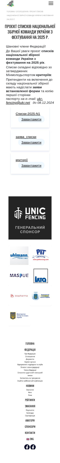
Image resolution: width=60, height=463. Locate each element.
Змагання (30, 390)
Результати (30, 410)
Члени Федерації (30, 370)
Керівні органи (30, 362)
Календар (30, 413)
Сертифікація (30, 416)
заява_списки (26, 137)
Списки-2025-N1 (28, 113)
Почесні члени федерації (30, 367)
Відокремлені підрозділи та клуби (30, 364)
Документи (30, 359)
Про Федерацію (30, 354)
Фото (30, 392)
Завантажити (31, 119)
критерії (22, 160)
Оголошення (30, 356)
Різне (30, 395)
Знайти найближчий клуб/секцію (30, 381)
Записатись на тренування (30, 378)
